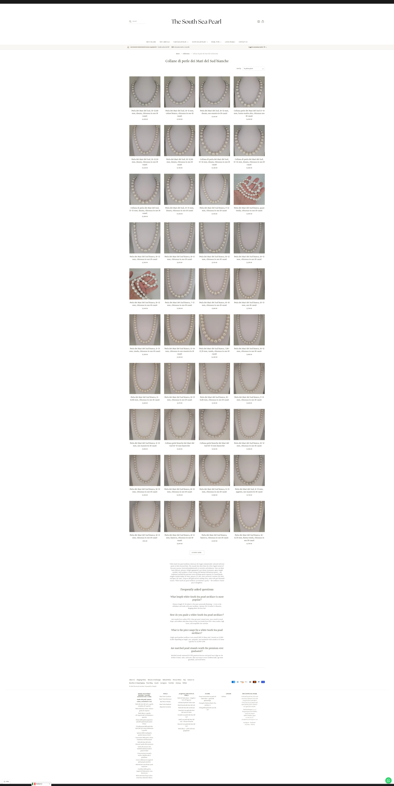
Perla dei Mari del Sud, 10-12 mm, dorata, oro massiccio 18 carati (214, 112)
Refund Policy (167, 680)
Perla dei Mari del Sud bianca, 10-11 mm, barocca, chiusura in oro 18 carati (180, 538)
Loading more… (197, 553)
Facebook (252, 723)
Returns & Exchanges (154, 680)
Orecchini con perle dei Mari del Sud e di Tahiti (186, 711)
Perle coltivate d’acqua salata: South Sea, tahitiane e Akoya (144, 777)
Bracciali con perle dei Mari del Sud (186, 725)
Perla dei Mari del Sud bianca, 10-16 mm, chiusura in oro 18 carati (214, 304)
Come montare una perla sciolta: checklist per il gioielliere (144, 755)
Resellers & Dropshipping (137, 683)
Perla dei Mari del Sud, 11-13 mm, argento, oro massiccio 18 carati (249, 491)
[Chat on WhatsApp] (388, 780)
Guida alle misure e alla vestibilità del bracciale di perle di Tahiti (144, 749)
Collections (186, 54)
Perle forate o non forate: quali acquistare (144, 766)
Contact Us (243, 42)
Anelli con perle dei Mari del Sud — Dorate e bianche (186, 721)
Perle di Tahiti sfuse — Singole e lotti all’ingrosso (186, 699)
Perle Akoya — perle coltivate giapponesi (186, 730)
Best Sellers (151, 42)
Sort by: (239, 69)
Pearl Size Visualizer (165, 697)
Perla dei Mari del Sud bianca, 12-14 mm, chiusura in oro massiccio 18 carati (180, 351)
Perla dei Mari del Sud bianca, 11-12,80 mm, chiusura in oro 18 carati (145, 399)
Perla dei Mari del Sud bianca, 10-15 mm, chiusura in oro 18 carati (179, 491)
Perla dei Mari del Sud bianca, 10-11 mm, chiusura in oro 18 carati (180, 258)
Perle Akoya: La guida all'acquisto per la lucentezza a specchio (144, 715)
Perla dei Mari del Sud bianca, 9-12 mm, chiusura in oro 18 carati (214, 209)
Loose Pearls (230, 42)
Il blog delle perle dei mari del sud (207, 709)
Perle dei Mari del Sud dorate (186, 708)
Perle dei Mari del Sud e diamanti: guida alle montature (144, 743)
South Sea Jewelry (199, 42)
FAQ (184, 680)
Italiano (224, 697)
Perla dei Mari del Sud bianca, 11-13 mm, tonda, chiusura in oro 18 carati (144, 350)
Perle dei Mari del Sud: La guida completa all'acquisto (144, 705)
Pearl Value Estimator (165, 699)
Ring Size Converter (165, 707)
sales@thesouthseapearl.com (250, 720)
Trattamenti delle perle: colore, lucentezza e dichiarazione (144, 739)
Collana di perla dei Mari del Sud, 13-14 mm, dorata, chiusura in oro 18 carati (214, 162)
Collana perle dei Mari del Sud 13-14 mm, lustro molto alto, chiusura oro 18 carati (249, 113)
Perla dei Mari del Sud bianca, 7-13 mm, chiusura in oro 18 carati (179, 304)
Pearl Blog (149, 683)
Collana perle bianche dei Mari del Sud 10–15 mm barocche (179, 445)
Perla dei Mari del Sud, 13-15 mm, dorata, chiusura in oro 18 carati (179, 209)
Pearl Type (215, 42)
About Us (132, 680)
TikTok (185, 683)
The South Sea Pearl (138, 686)
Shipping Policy (141, 680)
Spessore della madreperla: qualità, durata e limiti (144, 734)
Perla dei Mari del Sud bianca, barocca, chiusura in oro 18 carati (214, 536)
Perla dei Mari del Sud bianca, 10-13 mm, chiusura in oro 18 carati (249, 258)
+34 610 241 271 (249, 718)
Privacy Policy (177, 680)
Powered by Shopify (150, 686)
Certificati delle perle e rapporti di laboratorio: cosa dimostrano (144, 771)
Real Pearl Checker (165, 702)
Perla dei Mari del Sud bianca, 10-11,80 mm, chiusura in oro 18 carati (214, 399)
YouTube (171, 683)
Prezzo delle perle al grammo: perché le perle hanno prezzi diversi (144, 722)
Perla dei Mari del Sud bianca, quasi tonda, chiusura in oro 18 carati (249, 209)
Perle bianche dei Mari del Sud (186, 705)
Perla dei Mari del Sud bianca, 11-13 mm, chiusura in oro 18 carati (214, 491)
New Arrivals (165, 42)
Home (178, 54)
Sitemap (178, 683)
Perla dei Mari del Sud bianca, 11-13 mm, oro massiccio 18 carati (145, 445)
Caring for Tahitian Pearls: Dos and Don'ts (207, 704)
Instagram (163, 683)
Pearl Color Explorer (165, 704)
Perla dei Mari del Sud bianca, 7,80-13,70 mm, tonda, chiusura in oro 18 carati (214, 351)
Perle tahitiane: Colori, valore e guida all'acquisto (144, 710)
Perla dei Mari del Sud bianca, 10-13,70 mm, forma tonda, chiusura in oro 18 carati (249, 538)
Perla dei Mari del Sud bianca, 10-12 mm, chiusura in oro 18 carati (145, 258)
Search (156, 683)
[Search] (130, 21)
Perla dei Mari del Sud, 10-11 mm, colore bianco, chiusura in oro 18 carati (180, 113)
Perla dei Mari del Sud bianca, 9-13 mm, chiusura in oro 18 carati (249, 399)
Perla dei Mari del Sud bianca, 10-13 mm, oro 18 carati (249, 304)
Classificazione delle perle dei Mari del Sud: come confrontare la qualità (144, 728)
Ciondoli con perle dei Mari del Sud (186, 716)
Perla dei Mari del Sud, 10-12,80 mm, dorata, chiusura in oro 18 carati (145, 113)
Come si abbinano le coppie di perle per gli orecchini (144, 761)
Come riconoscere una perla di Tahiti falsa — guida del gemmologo (207, 699)
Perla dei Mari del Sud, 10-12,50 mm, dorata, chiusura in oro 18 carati (145, 162)
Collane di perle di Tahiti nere (186, 703)
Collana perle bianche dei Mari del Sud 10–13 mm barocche (214, 445)
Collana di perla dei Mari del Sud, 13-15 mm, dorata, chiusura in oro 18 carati (144, 210)
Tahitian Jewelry (180, 42)
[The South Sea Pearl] (197, 21)
